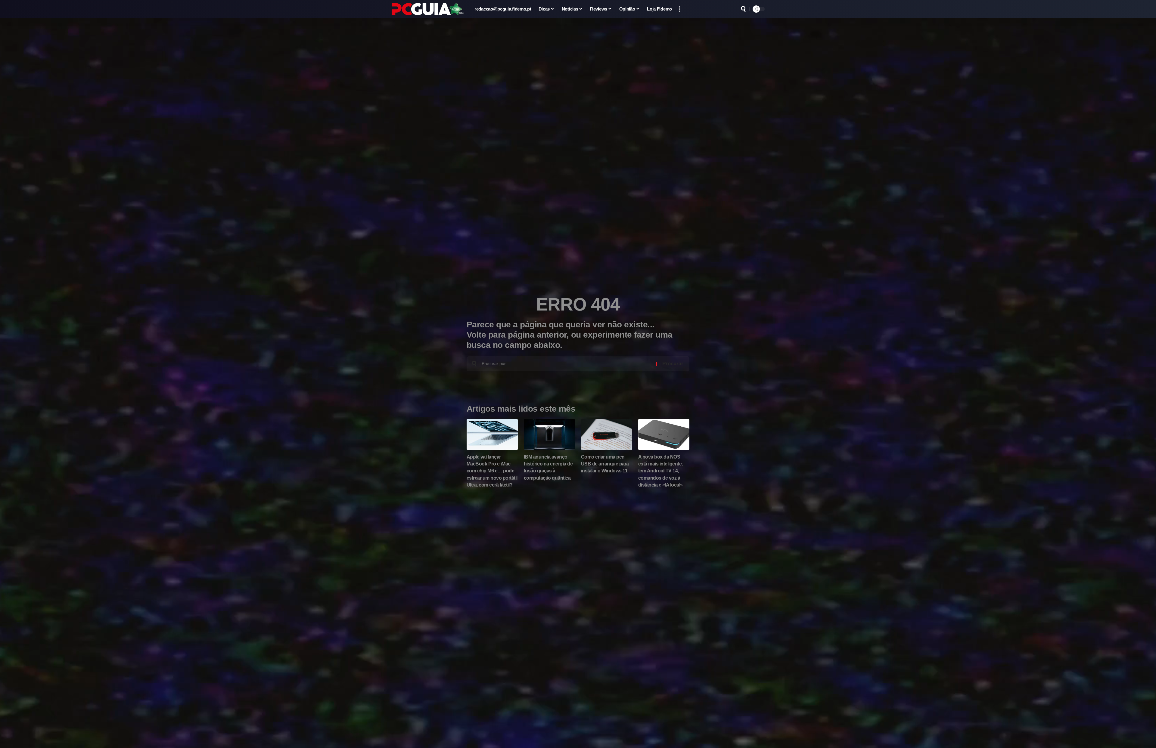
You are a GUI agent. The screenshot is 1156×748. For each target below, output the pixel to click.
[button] (680, 9)
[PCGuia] (428, 9)
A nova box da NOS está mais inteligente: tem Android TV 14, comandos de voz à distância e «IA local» (660, 470)
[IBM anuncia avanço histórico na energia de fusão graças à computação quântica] (549, 434)
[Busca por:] (566, 363)
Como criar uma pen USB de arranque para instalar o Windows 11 (605, 463)
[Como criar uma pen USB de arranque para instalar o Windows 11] (606, 434)
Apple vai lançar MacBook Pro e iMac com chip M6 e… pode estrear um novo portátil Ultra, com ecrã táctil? (492, 470)
